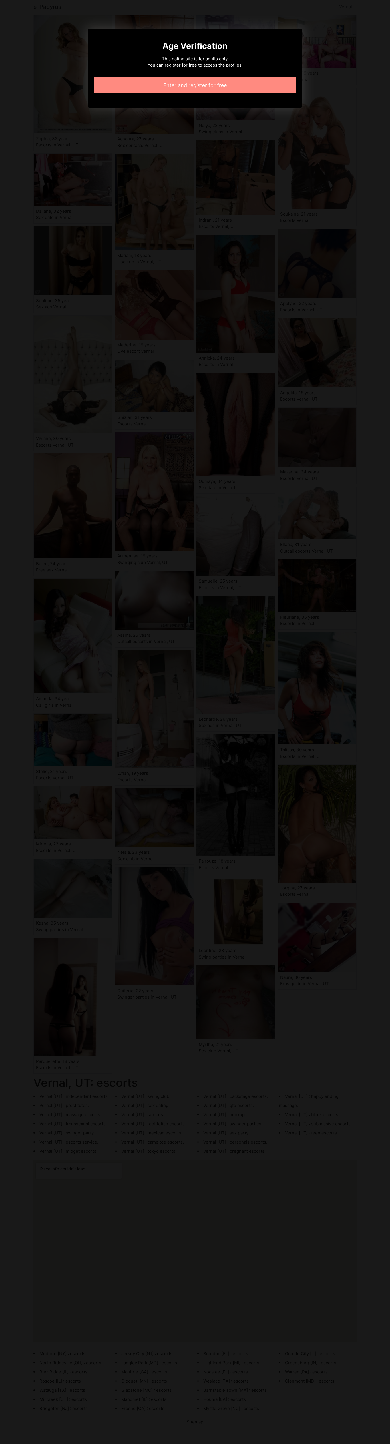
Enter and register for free (195, 85)
